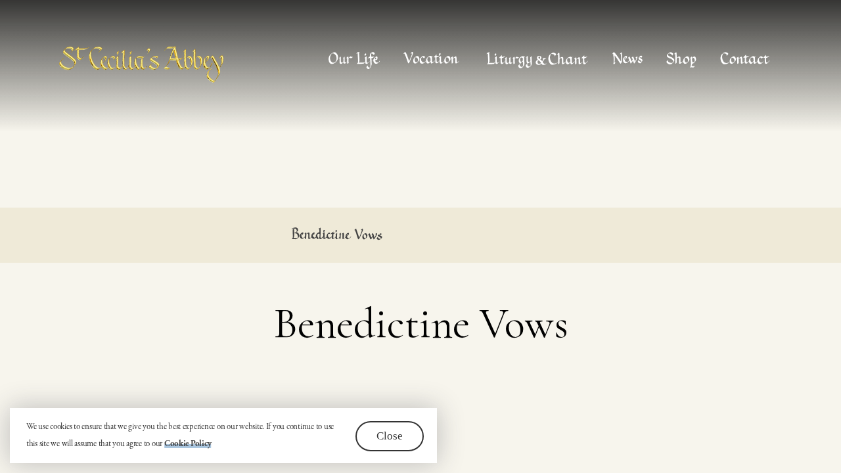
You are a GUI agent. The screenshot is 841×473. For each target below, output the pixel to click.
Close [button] (389, 436)
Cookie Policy (188, 443)
